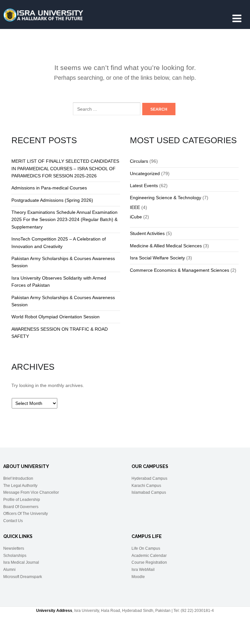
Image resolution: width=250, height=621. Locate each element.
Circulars (139, 161)
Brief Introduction (18, 478)
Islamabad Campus (149, 492)
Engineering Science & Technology (165, 197)
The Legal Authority (20, 485)
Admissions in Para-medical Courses (49, 187)
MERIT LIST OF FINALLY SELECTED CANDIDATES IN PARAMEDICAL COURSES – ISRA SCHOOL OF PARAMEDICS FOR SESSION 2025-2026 (65, 168)
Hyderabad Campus (149, 478)
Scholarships (14, 555)
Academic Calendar (149, 555)
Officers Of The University (25, 513)
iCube (136, 216)
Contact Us (13, 520)
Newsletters (13, 548)
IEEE (135, 207)
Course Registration (149, 562)
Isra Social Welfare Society (157, 257)
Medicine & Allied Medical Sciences (166, 245)
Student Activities (147, 233)
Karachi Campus (146, 485)
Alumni (9, 569)
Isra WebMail (143, 569)
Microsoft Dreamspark (22, 576)
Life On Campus (146, 548)
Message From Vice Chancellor (31, 492)
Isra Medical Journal (21, 562)
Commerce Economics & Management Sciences (179, 270)
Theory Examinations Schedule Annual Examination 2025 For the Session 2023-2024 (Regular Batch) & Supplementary (64, 219)
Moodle (138, 576)
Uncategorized (145, 173)
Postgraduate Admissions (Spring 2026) (52, 200)
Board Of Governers (20, 506)
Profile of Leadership (21, 499)
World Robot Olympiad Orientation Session (55, 316)
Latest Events (144, 185)
